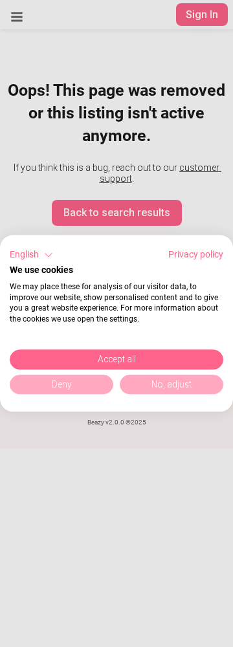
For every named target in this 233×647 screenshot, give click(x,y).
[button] (31, 255)
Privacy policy (195, 254)
